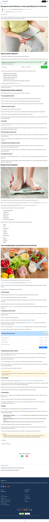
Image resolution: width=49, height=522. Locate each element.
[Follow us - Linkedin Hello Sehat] (5, 486)
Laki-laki (42, 337)
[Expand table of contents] (24, 14)
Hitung (43, 347)
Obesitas (5, 3)
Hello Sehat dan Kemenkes (5, 504)
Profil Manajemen (27, 498)
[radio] (39, 337)
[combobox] (45, 342)
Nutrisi (2, 3)
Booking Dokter (3, 491)
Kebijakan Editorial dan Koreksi (5, 499)
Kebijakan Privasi (3, 498)
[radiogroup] (43, 338)
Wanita (46, 337)
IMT (38, 200)
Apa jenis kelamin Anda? (5, 337)
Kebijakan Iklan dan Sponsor (5, 501)
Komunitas (26, 491)
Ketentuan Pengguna (4, 496)
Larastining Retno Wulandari (9, 11)
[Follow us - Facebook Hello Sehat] (1, 486)
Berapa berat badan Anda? (6, 344)
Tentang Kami (27, 496)
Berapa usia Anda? (4, 339)
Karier (26, 499)
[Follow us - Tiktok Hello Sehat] (10, 486)
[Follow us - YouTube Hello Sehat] (9, 486)
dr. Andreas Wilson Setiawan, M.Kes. (17, 9)
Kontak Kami (27, 501)
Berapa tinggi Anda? (5, 342)
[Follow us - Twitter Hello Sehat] (7, 486)
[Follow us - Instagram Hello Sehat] (3, 486)
